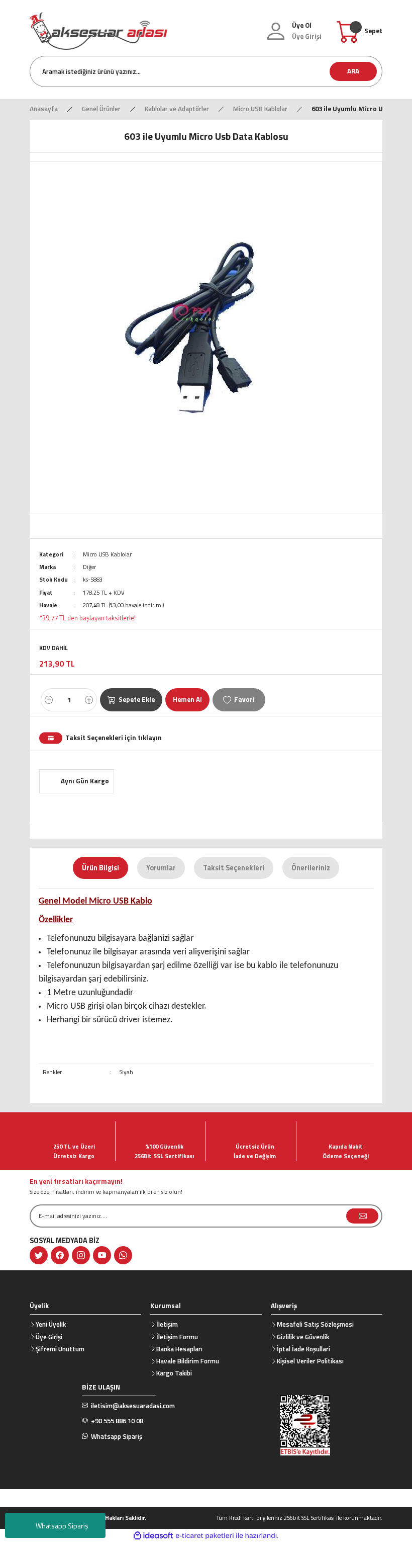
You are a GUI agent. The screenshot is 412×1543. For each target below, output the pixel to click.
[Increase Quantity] (88, 700)
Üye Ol (302, 25)
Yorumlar (161, 867)
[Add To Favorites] (239, 699)
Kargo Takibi (174, 1373)
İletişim (167, 1324)
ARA (353, 71)
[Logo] (98, 30)
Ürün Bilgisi (100, 867)
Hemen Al (187, 699)
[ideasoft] (153, 1535)
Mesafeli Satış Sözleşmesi (315, 1324)
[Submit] (362, 1216)
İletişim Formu (177, 1337)
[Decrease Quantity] (48, 700)
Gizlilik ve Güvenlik (303, 1337)
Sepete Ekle (137, 699)
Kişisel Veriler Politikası (310, 1361)
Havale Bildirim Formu (187, 1361)
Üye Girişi (49, 1337)
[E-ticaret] (204, 1535)
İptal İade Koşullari (303, 1349)
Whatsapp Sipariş (62, 1525)
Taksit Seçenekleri (233, 867)
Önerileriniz (310, 867)
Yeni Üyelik (51, 1324)
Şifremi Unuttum (60, 1349)
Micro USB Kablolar (107, 554)
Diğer (89, 566)
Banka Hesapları (179, 1349)
